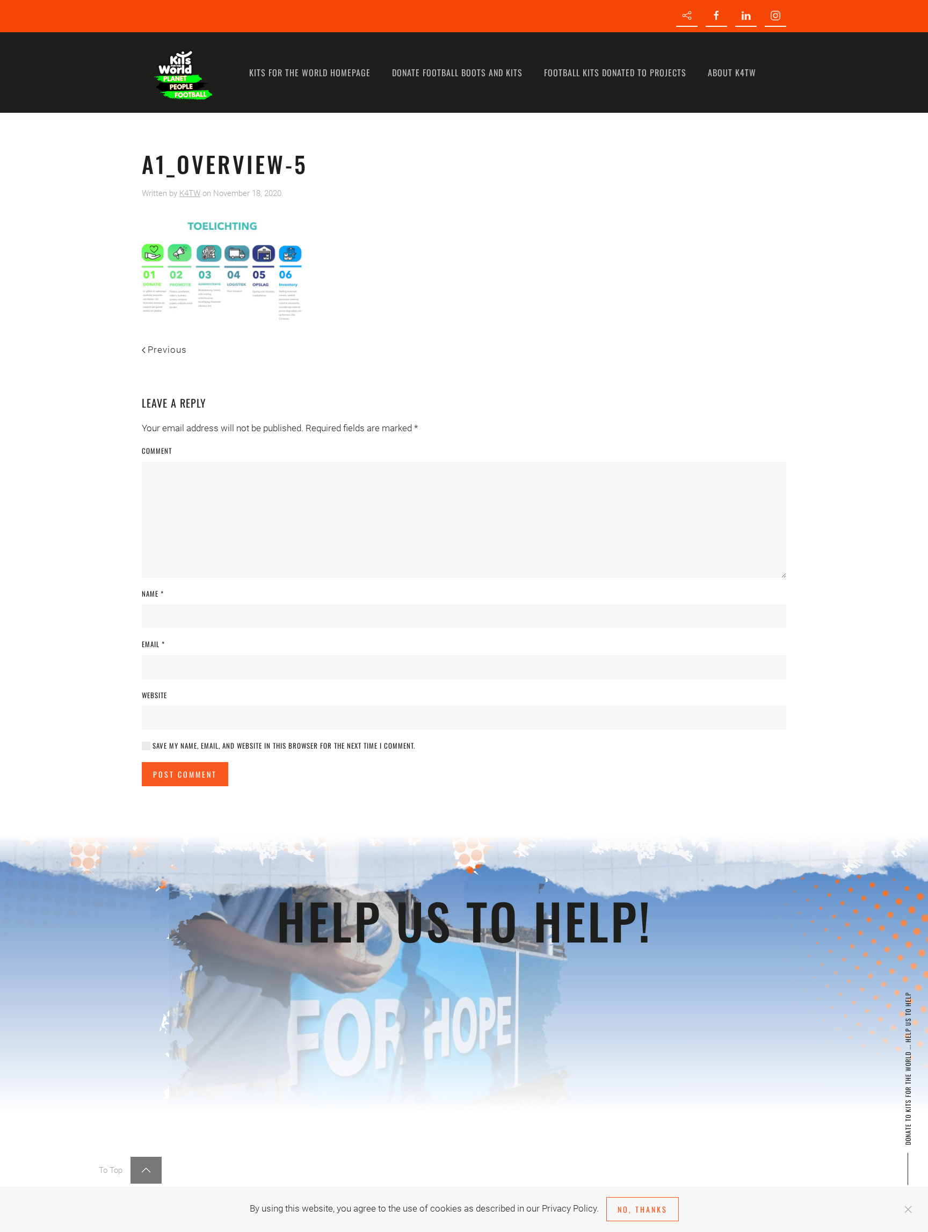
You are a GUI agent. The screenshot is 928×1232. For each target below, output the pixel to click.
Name (153, 594)
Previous (167, 349)
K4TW (189, 193)
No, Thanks (643, 1209)
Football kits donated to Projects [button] (615, 72)
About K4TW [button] (732, 72)
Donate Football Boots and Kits (457, 72)
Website (154, 695)
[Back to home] (182, 72)
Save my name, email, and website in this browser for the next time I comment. (282, 746)
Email (153, 644)
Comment (157, 451)
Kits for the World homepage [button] (310, 72)
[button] (146, 1170)
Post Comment (185, 774)
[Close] (908, 1209)
